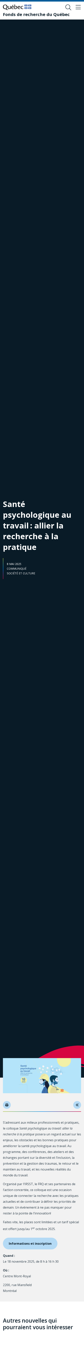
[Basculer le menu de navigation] (78, 7)
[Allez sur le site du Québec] (17, 7)
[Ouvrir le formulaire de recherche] (68, 7)
